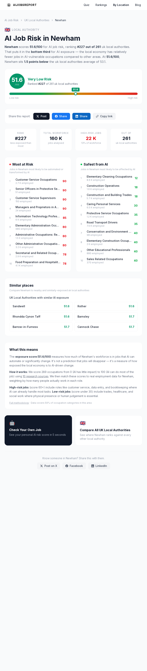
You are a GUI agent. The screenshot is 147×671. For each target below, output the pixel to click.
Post (44, 116)
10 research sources (35, 376)
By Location (121, 4)
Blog (138, 4)
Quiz (86, 4)
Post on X (50, 465)
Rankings (101, 4)
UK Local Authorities (36, 20)
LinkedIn (101, 465)
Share (63, 116)
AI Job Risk (12, 20)
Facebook (76, 465)
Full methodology (19, 402)
